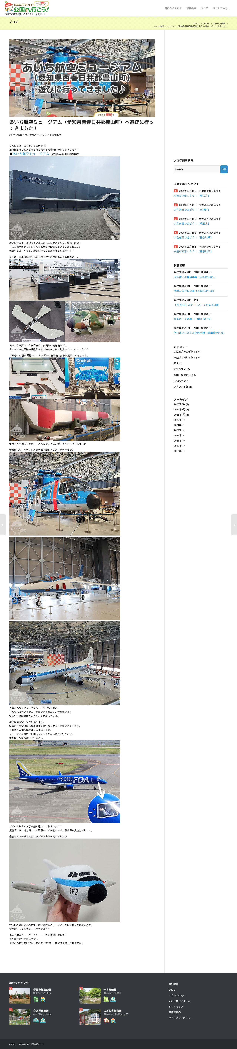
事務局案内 (175, 1012)
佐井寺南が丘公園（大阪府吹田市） (194, 291)
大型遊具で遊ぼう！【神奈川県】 (193, 237)
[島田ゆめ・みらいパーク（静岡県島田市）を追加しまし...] (3, 524)
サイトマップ (176, 1006)
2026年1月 (179, 414)
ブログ (13, 22)
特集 (176, 363)
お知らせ (178, 381)
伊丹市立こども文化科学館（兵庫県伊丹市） (200, 333)
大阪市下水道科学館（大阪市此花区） (196, 277)
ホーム (196, 23)
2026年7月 (179, 404)
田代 (59, 134)
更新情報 (178, 369)
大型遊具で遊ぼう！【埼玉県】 (192, 223)
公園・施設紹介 (182, 375)
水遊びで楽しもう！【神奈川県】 (193, 251)
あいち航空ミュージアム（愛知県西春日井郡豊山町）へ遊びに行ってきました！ (81, 124)
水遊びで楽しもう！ (185, 357)
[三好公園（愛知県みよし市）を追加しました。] (234, 524)
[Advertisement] (201, 94)
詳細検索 (173, 984)
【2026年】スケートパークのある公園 (196, 305)
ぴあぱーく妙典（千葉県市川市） (193, 319)
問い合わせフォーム (179, 1001)
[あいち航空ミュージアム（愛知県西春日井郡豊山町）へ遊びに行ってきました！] (82, 78)
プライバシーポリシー (181, 1018)
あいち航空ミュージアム (31, 153)
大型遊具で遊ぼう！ (185, 351)
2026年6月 (179, 409)
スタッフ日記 (219, 23)
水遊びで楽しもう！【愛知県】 (192, 195)
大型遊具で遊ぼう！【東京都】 (192, 209)
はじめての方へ (177, 995)
